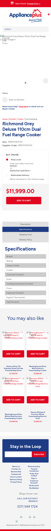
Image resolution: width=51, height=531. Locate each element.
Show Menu (3, 15)
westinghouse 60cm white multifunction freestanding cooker (13, 416)
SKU (4, 142)
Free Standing (31, 119)
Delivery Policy (25, 240)
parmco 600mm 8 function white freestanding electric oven (38, 415)
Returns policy (34, 466)
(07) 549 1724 (27, 506)
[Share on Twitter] (14, 93)
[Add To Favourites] (5, 99)
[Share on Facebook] (10, 93)
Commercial (16, 474)
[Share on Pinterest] (23, 93)
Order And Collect (34, 475)
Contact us (16, 469)
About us (16, 466)
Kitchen (12, 119)
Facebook (21, 511)
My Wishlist (34, 488)
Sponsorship (16, 472)
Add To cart (13, 354)
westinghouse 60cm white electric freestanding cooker (37, 368)
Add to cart (24, 200)
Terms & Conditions (34, 470)
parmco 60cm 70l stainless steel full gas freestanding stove (13, 368)
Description (25, 224)
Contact (26, 511)
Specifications (25, 229)
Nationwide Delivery (20, 175)
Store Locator (16, 477)
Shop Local (16, 159)
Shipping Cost (25, 234)
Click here (23, 106)
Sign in (34, 478)
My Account (34, 486)
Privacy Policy (16, 482)
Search (44, 29)
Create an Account (34, 482)
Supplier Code (9, 145)
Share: (5, 93)
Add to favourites (20, 334)
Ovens (20, 119)
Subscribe (39, 454)
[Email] (18, 93)
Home (4, 119)
